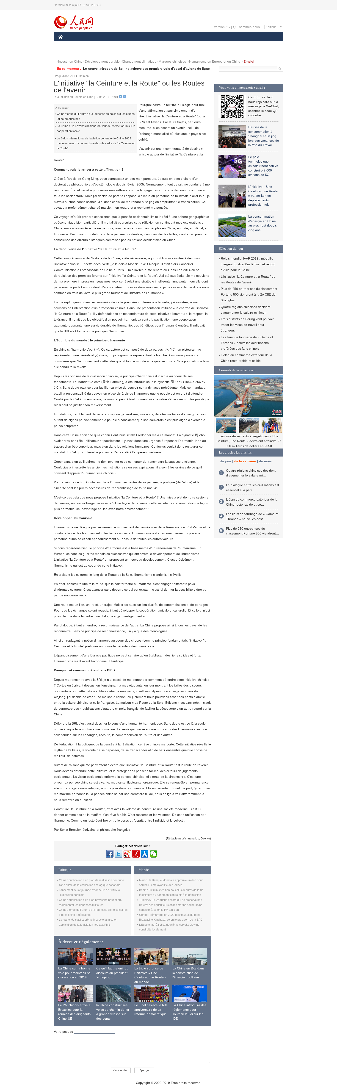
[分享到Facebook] (109, 854)
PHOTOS (68, 52)
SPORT (229, 43)
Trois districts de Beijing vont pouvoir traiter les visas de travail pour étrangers (247, 324)
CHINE (66, 43)
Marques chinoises (172, 61)
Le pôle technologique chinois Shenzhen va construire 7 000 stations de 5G (263, 166)
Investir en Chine (70, 61)
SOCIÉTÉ (190, 43)
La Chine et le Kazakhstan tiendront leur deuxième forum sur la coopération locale (96, 129)
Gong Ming (90, 178)
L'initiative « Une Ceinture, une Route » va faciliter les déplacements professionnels (263, 195)
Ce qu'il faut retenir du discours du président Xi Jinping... (112, 972)
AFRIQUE (127, 43)
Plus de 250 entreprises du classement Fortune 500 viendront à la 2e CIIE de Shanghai (249, 294)
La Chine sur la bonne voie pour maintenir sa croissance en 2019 (74, 972)
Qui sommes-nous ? (247, 27)
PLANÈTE (210, 43)
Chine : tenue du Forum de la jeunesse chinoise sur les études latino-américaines (96, 116)
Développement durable (102, 61)
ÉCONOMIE (87, 43)
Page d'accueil (64, 76)
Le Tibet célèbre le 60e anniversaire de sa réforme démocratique (151, 1009)
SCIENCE (148, 43)
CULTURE (169, 43)
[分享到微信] (153, 854)
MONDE (108, 43)
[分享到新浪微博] (127, 854)
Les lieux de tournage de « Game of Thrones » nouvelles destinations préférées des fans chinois (247, 342)
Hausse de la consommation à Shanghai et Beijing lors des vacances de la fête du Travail (263, 136)
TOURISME (249, 43)
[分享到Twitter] (118, 854)
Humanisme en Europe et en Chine (214, 61)
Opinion (84, 76)
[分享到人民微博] (136, 854)
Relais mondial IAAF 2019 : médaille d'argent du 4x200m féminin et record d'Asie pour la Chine (248, 264)
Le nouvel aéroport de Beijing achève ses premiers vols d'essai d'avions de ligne (146, 68)
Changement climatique (139, 61)
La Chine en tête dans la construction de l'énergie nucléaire (188, 972)
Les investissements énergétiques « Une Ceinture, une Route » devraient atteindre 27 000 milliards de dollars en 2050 (248, 441)
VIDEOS (87, 52)
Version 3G (222, 27)
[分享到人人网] (144, 854)
